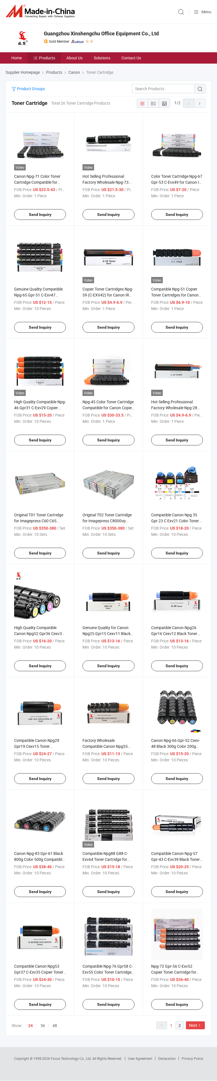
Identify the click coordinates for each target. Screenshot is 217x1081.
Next (193, 1025)
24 (30, 1025)
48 (55, 1025)
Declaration (167, 1058)
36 (42, 1025)
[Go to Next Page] (199, 103)
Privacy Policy (192, 1058)
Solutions (102, 57)
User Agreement (140, 1058)
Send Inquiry (40, 214)
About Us (74, 57)
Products (47, 57)
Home (16, 57)
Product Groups (30, 88)
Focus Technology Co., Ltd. (71, 1058)
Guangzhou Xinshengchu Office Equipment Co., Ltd (101, 33)
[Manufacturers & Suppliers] (41, 11)
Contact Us (131, 57)
